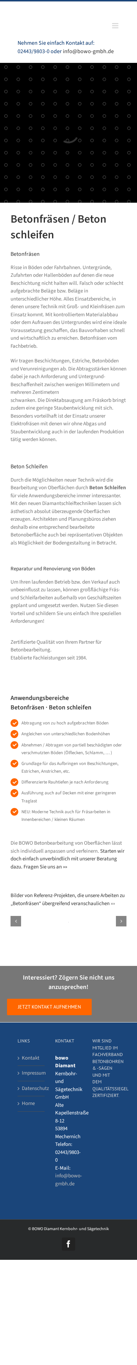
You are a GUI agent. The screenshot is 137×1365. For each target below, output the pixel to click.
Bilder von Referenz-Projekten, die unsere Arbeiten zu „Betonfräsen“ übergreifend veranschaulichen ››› (68, 899)
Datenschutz (31, 1088)
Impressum (31, 1073)
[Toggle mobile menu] (115, 25)
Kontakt (30, 1058)
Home (28, 1103)
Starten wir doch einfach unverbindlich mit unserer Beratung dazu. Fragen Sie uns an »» (67, 859)
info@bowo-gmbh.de (88, 51)
